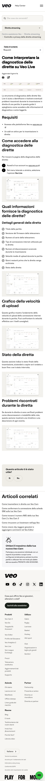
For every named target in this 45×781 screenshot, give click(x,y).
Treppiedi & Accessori (9, 628)
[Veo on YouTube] (7, 584)
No (18, 478)
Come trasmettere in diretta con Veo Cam (20, 504)
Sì (9, 478)
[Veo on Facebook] (14, 584)
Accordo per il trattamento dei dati (15, 759)
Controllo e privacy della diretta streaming (22, 37)
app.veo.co (33, 165)
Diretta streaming (32, 34)
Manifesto (8, 695)
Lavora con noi (10, 691)
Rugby (26, 623)
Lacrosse (27, 627)
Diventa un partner (31, 701)
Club (26, 644)
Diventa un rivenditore (28, 696)
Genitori (27, 654)
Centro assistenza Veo (11, 34)
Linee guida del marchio (10, 704)
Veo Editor (9, 635)
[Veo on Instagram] (27, 584)
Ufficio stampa (10, 699)
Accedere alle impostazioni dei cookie (16, 770)
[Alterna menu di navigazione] (41, 6)
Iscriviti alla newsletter (17, 605)
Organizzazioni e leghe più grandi (30, 649)
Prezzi (7, 658)
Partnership (28, 687)
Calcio (26, 619)
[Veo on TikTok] (21, 584)
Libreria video (10, 739)
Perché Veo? (9, 735)
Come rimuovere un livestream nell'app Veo (21, 523)
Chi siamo (8, 687)
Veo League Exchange (9, 651)
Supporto (8, 675)
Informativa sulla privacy (12, 763)
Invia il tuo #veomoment (10, 730)
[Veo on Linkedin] (41, 584)
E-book (7, 718)
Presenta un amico (31, 691)
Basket (27, 630)
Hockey (27, 634)
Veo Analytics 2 (10, 643)
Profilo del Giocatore (12, 639)
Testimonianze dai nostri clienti (11, 723)
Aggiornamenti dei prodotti (11, 670)
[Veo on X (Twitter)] (34, 584)
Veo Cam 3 (9, 619)
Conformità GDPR (10, 766)
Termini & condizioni (11, 756)
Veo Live (8, 646)
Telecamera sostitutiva (9, 663)
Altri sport (28, 638)
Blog (6, 715)
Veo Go (7, 623)
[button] (12, 751)
